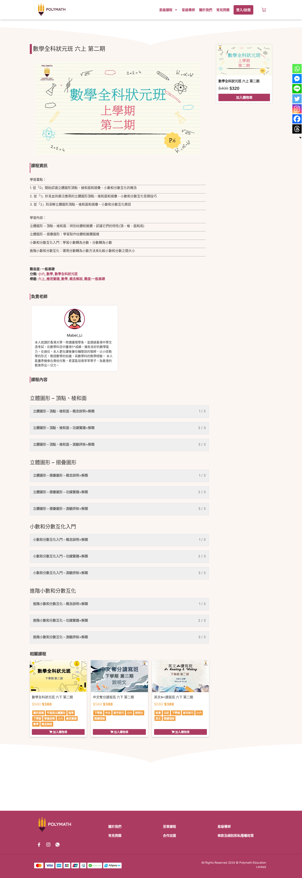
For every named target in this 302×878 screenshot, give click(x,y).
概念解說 (76, 279)
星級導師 (188, 10)
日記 (166, 712)
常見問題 (222, 10)
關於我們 (205, 10)
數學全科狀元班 (66, 274)
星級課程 (165, 10)
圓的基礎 (38, 712)
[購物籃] (263, 10)
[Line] (297, 88)
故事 (158, 712)
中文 (108, 712)
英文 (158, 718)
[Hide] (300, 137)
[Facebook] (297, 118)
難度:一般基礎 (94, 279)
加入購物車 (244, 97)
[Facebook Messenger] (297, 78)
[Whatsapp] (297, 68)
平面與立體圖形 (56, 712)
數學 (49, 274)
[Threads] (297, 129)
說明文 (139, 712)
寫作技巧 (118, 712)
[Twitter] (297, 98)
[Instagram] (297, 108)
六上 (41, 279)
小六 (41, 274)
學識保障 (49, 718)
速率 (71, 712)
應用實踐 (53, 279)
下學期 (37, 718)
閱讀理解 (99, 718)
